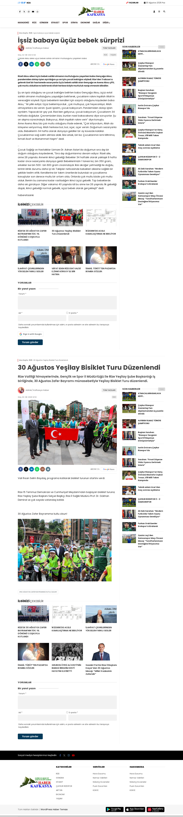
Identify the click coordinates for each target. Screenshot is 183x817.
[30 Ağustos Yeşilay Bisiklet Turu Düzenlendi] (67, 218)
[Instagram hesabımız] (29, 12)
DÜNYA (74, 22)
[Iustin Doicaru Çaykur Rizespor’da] (129, 112)
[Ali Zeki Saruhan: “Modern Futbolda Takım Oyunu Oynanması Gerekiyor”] (129, 175)
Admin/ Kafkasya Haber (37, 48)
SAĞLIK (96, 22)
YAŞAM (113, 55)
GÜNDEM (44, 22)
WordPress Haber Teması (54, 809)
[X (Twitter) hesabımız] (24, 12)
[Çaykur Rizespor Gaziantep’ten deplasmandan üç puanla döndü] (129, 70)
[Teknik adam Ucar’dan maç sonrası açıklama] (129, 152)
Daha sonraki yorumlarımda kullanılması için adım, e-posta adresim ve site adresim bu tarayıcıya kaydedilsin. (63, 326)
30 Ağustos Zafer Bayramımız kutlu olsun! (39, 592)
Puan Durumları (100, 786)
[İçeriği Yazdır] (48, 64)
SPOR (65, 22)
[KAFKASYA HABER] (92, 15)
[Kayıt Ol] (154, 11)
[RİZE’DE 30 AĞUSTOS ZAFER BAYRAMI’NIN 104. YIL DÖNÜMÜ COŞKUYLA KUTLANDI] (33, 218)
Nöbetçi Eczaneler (101, 782)
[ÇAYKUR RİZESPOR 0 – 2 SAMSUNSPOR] (129, 164)
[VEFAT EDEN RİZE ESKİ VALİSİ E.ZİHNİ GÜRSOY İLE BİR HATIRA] (67, 255)
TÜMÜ (161, 47)
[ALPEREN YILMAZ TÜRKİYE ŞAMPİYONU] (129, 85)
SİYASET (55, 22)
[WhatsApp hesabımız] (37, 12)
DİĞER (106, 22)
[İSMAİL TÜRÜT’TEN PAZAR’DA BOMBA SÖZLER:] (101, 255)
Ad (20, 313)
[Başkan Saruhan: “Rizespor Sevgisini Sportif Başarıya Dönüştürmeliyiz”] (129, 97)
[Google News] (109, 64)
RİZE (34, 22)
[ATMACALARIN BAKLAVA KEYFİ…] (129, 58)
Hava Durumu (99, 773)
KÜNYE (95, 790)
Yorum (22, 293)
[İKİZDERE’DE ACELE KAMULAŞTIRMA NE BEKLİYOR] (101, 218)
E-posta (73, 313)
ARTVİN (59, 790)
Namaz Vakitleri (100, 777)
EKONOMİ (85, 22)
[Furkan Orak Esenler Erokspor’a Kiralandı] (129, 188)
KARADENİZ (23, 22)
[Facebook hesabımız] (20, 12)
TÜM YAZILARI (109, 48)
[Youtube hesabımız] (33, 12)
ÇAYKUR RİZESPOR (64, 786)
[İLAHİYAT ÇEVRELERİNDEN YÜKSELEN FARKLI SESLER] (33, 255)
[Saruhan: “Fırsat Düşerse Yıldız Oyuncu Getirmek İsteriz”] (129, 124)
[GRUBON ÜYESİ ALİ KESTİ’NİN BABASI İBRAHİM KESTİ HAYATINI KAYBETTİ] (67, 652)
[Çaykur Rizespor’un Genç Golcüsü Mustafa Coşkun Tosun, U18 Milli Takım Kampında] (129, 137)
